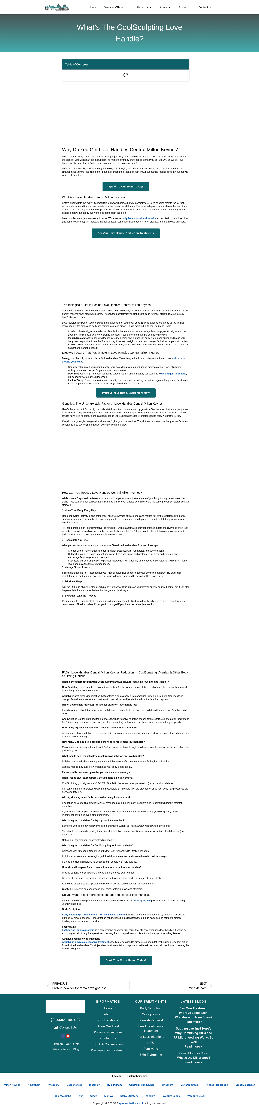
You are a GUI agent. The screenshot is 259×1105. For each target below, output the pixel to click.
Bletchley (94, 1084)
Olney (93, 1095)
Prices (182, 7)
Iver (81, 1095)
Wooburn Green (196, 1095)
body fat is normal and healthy (139, 218)
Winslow (150, 1095)
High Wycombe (62, 1095)
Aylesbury (53, 1084)
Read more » (194, 1022)
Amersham (34, 1084)
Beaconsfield (74, 1084)
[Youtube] (68, 1036)
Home (92, 7)
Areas (163, 7)
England (117, 1075)
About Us (142, 7)
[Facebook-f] (63, 1036)
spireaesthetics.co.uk (131, 1103)
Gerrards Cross (189, 1084)
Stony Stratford (129, 1095)
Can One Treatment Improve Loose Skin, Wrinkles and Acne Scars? (193, 1012)
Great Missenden (245, 1084)
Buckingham (114, 1084)
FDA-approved (142, 900)
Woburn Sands (171, 1095)
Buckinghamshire (137, 1075)
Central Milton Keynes (142, 1084)
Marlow (108, 1095)
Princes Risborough (216, 1084)
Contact (203, 7)
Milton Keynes (12, 1084)
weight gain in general (173, 373)
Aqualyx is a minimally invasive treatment (85, 942)
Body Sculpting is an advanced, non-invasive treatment (93, 914)
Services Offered (114, 7)
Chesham (167, 1084)
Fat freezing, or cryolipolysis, (78, 930)
